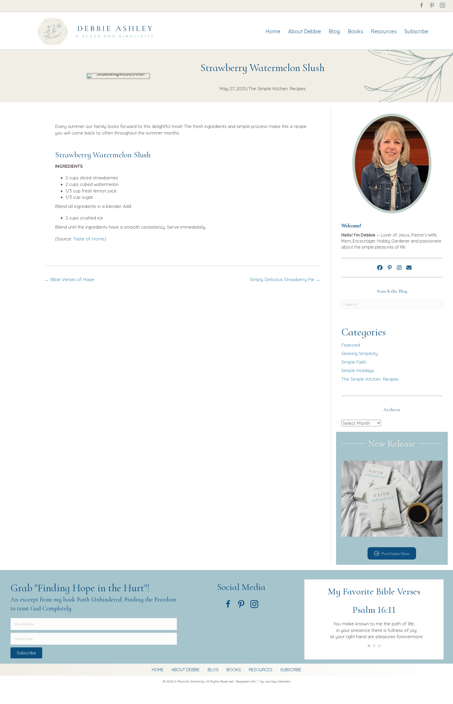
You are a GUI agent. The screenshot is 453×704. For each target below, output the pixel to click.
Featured (350, 345)
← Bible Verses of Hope (69, 279)
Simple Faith (353, 362)
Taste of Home (88, 238)
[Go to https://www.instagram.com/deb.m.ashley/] (442, 5)
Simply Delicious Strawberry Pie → (285, 279)
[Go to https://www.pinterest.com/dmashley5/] (432, 5)
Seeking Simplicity (359, 353)
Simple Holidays (357, 370)
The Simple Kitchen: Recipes (277, 88)
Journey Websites (277, 681)
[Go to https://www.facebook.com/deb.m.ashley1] (421, 5)
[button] (380, 268)
